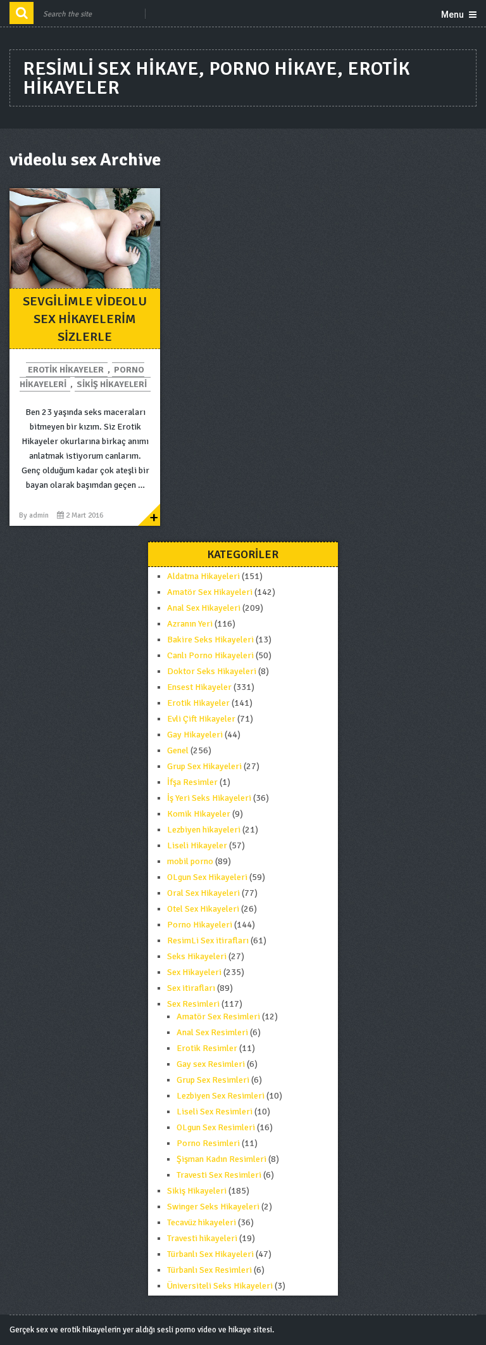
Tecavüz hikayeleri (201, 1222)
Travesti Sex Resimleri (219, 1175)
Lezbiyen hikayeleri (203, 829)
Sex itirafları (191, 988)
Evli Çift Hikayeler (201, 718)
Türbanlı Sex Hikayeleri (210, 1254)
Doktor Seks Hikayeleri (211, 671)
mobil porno (190, 861)
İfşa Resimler (192, 782)
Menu (452, 14)
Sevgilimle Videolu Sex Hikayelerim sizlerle (85, 319)
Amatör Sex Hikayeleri (209, 592)
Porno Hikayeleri (199, 924)
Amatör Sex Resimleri (218, 1016)
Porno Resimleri (208, 1143)
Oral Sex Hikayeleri (203, 893)
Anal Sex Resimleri (212, 1032)
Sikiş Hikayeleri (112, 384)
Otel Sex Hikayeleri (203, 908)
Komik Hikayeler (198, 813)
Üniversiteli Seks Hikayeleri (220, 1285)
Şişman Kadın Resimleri (221, 1159)
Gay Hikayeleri (195, 734)
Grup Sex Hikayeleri (204, 766)
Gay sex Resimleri (211, 1064)
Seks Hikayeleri (197, 956)
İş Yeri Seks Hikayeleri (209, 798)
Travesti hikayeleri (202, 1238)
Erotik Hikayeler (66, 369)
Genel (178, 750)
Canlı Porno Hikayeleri (210, 655)
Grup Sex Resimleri (213, 1079)
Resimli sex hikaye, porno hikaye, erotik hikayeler (216, 78)
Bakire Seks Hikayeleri (210, 639)
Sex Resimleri (193, 1003)
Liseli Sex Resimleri (214, 1111)
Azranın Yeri (190, 623)
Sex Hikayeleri (194, 972)
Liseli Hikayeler (197, 845)
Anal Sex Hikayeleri (203, 607)
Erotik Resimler (207, 1048)
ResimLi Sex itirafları (208, 940)
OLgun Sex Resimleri (216, 1127)
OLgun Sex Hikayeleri (207, 877)
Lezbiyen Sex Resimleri (221, 1095)
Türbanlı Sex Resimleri (209, 1270)
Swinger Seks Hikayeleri (213, 1206)
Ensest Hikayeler (199, 687)
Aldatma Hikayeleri (203, 576)
